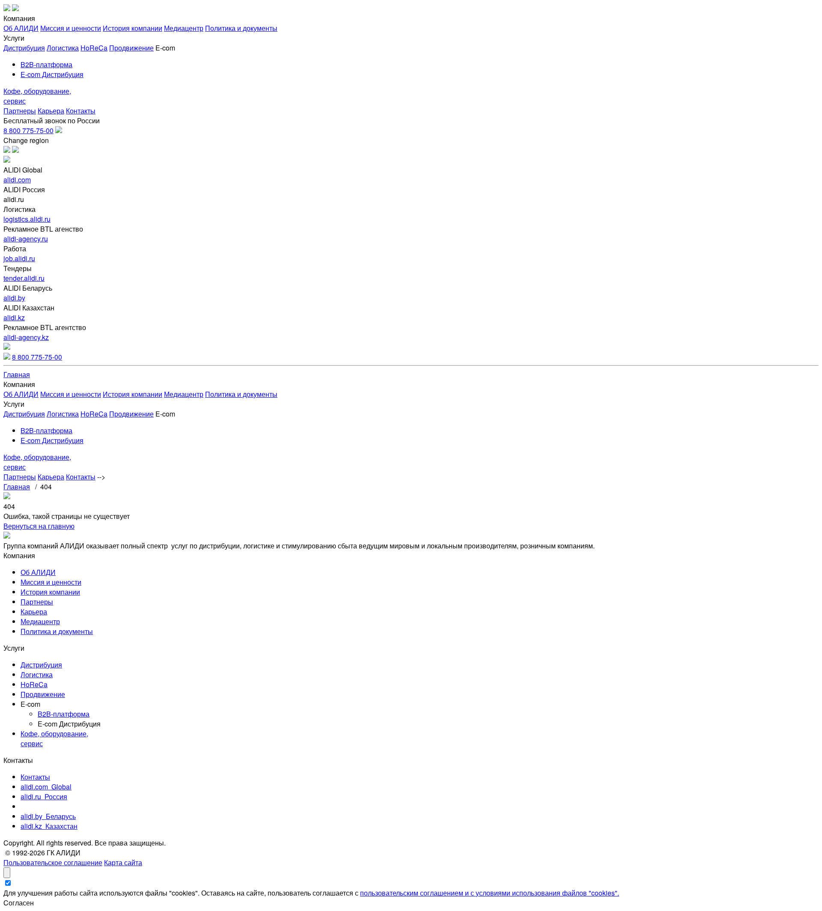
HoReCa (93, 48)
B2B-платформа (46, 64)
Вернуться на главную (38, 526)
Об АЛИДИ (21, 28)
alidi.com (17, 180)
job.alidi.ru (19, 258)
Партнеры (19, 111)
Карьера (51, 111)
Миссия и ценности (70, 28)
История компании (132, 28)
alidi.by (14, 298)
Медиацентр (183, 28)
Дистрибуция (24, 48)
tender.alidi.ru (24, 278)
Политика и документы (241, 28)
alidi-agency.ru (25, 239)
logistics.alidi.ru (27, 219)
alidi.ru (44, 796)
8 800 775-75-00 (28, 130)
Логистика (63, 48)
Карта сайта (123, 862)
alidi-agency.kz (26, 337)
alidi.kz (14, 317)
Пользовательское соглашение (52, 862)
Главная (16, 374)
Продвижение (131, 48)
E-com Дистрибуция (52, 74)
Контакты (80, 111)
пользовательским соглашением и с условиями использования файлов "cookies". (489, 893)
